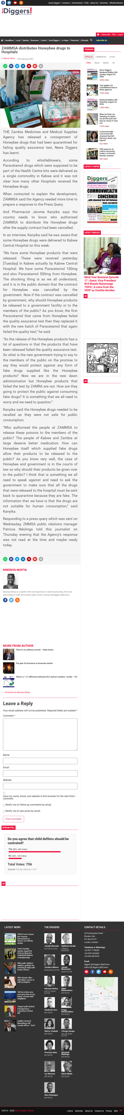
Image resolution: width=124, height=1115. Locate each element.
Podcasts (75, 40)
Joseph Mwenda (51, 946)
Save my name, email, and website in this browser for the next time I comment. (39, 797)
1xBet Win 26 (101, 40)
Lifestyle (84, 40)
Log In (120, 34)
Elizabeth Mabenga (65, 1053)
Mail (116, 1111)
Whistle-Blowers (116, 3)
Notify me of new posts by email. (23, 811)
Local (18, 40)
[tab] (89, 57)
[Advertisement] (57, 24)
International (77, 3)
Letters (70, 1111)
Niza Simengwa (51, 1095)
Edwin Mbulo (66, 1074)
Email (6, 767)
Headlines (9, 40)
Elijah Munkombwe (66, 989)
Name (6, 755)
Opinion (25, 40)
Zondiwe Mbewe (51, 967)
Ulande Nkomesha (66, 968)
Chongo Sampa (68, 1031)
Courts (44, 40)
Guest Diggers (54, 3)
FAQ (114, 34)
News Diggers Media (24, 1110)
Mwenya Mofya (9, 58)
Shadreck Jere (50, 1010)
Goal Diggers (54, 40)
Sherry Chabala (51, 1031)
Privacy (109, 1111)
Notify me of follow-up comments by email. (29, 805)
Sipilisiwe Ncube (68, 946)
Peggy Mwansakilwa (67, 1011)
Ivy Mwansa (49, 1074)
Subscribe (105, 34)
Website (7, 780)
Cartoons (66, 3)
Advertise (104, 3)
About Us (94, 3)
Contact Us (99, 1111)
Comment (9, 716)
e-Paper (65, 40)
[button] (5, 66)
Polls (86, 3)
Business (35, 40)
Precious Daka (50, 1052)
